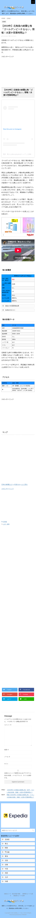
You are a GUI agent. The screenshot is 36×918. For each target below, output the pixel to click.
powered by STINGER (20, 914)
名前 (6, 749)
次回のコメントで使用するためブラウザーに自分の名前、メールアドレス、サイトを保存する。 (17, 775)
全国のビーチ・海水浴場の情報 (12, 893)
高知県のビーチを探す (19, 895)
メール (7, 756)
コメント (7, 725)
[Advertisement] (17, 71)
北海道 (5, 521)
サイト (6, 763)
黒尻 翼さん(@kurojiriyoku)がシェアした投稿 (17, 154)
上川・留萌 (6, 524)
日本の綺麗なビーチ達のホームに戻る (14, 484)
